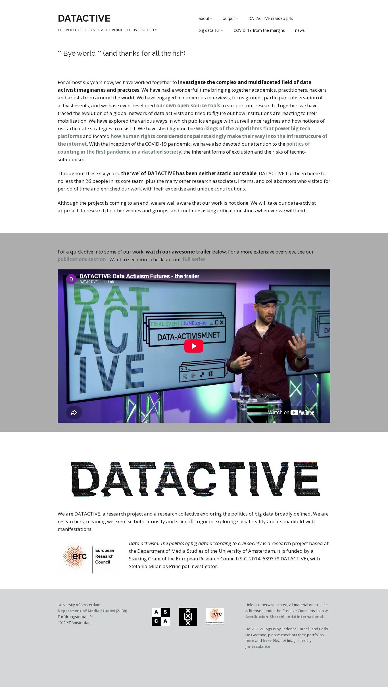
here (249, 640)
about (204, 18)
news (300, 30)
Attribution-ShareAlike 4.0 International (284, 616)
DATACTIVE (84, 18)
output (229, 18)
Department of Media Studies (86, 610)
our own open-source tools (188, 105)
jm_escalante (257, 646)
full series (193, 259)
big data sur (209, 30)
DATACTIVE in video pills (270, 18)
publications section (82, 259)
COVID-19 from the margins (259, 30)
